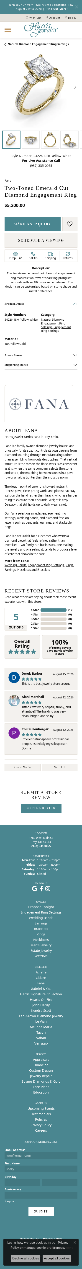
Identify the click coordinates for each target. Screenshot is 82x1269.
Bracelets (43, 570)
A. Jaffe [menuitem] (41, 972)
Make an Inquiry (32, 224)
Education (41, 1092)
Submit (41, 1211)
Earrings (10, 570)
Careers (41, 1130)
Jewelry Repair (41, 1076)
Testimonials (41, 1114)
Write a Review (41, 808)
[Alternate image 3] (50, 140)
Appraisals (41, 1059)
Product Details (14, 303)
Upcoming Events (41, 1108)
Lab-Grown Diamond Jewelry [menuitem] (41, 1016)
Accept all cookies (57, 1258)
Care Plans (41, 1087)
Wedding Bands (15, 565)
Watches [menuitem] (41, 956)
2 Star (35, 623)
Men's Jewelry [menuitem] (41, 945)
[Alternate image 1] (11, 140)
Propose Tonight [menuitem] (41, 907)
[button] (33, 18)
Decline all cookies (25, 1258)
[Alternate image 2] (31, 140)
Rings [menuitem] (41, 934)
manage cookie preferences (44, 1247)
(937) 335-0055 (41, 165)
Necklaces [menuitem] (41, 939)
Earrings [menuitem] (41, 923)
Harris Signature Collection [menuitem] (41, 994)
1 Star (35, 628)
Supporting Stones (16, 364)
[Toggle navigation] (7, 30)
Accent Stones (13, 355)
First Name (12, 1163)
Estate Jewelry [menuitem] (41, 950)
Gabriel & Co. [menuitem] (41, 988)
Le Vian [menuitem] (41, 1021)
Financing (41, 1065)
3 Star (35, 619)
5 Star (35, 610)
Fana (8, 180)
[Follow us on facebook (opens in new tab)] (41, 888)
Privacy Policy (41, 1125)
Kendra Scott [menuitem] (41, 1010)
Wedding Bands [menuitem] (41, 918)
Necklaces (24, 570)
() (70, 610)
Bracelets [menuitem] (41, 929)
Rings (69, 565)
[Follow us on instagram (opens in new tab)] (47, 888)
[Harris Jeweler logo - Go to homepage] (41, 30)
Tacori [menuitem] (41, 1032)
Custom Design (41, 1070)
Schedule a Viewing (41, 240)
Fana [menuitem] (41, 983)
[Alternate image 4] (69, 140)
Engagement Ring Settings (56, 329)
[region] (41, 87)
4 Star (35, 614)
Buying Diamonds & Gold (41, 1081)
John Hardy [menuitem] (41, 1005)
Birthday (10, 1177)
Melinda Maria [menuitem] (41, 1027)
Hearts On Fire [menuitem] (41, 999)
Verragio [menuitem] (41, 1043)
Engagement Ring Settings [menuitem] (41, 912)
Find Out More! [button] (57, 8)
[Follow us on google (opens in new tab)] (34, 888)
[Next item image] (75, 87)
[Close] (76, 7)
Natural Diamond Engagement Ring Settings (38, 44)
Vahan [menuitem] (41, 1038)
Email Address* (15, 1150)
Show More (22, 767)
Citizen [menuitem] (41, 978)
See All (59, 767)
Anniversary (13, 1189)
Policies (41, 1119)
